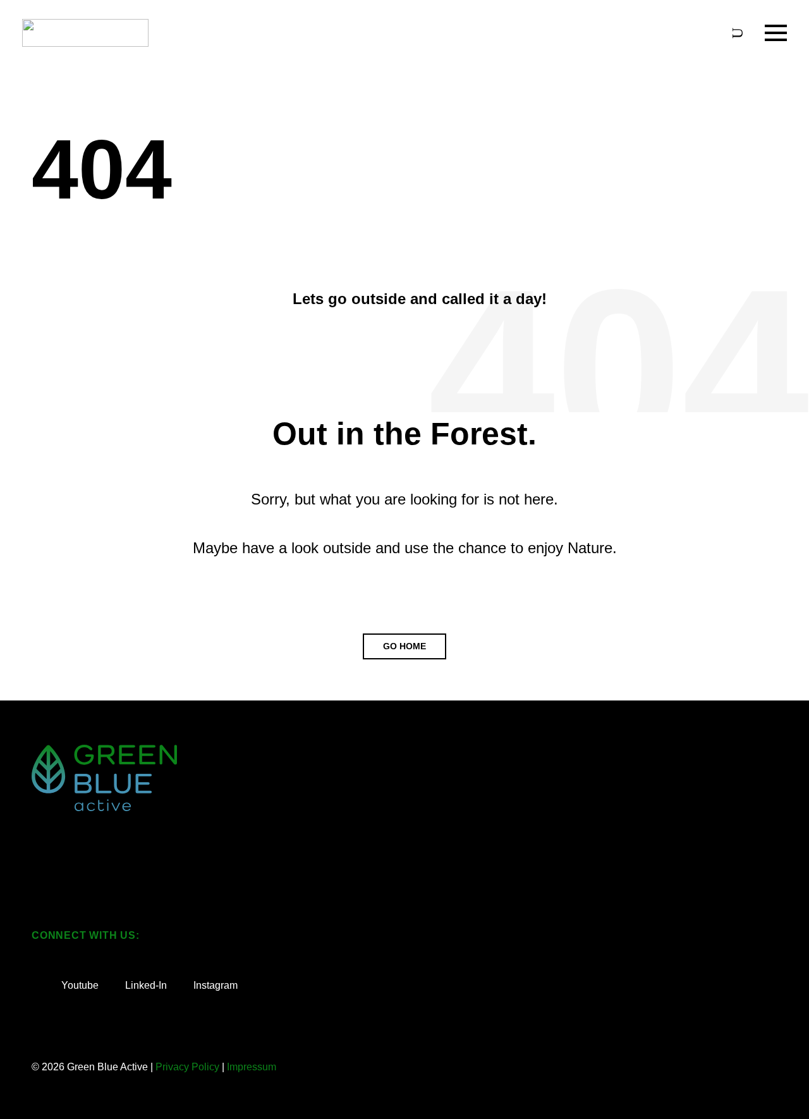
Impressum (251, 1066)
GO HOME (404, 646)
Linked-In (145, 985)
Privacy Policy (187, 1066)
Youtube (79, 985)
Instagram (214, 985)
